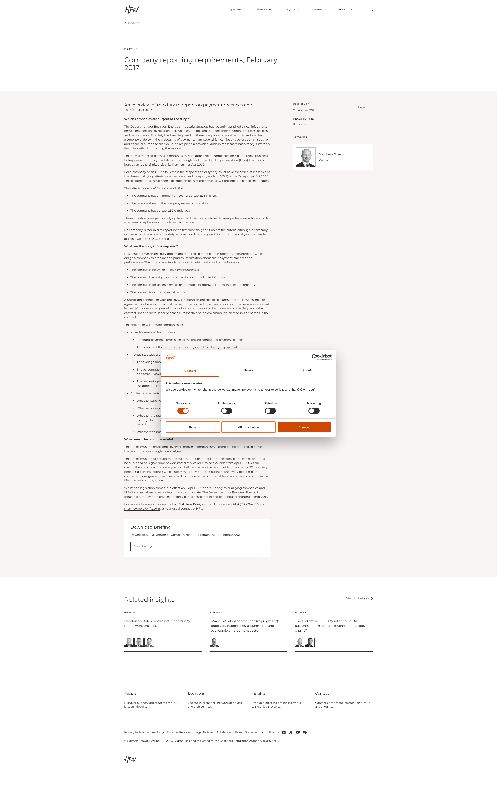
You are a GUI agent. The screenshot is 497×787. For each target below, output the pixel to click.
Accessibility (155, 732)
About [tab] (306, 370)
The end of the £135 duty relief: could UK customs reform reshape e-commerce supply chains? (330, 625)
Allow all (304, 427)
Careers (316, 9)
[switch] (226, 411)
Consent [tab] (190, 370)
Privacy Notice (134, 732)
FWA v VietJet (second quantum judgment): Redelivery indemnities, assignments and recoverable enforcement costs (244, 625)
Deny (192, 427)
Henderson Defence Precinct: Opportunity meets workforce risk (157, 623)
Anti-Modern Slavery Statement (238, 732)
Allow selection (248, 427)
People (262, 9)
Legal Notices (204, 732)
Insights (289, 9)
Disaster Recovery (179, 732)
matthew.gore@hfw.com (142, 508)
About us (345, 9)
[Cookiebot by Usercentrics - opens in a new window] (315, 357)
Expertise (234, 9)
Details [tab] (248, 370)
